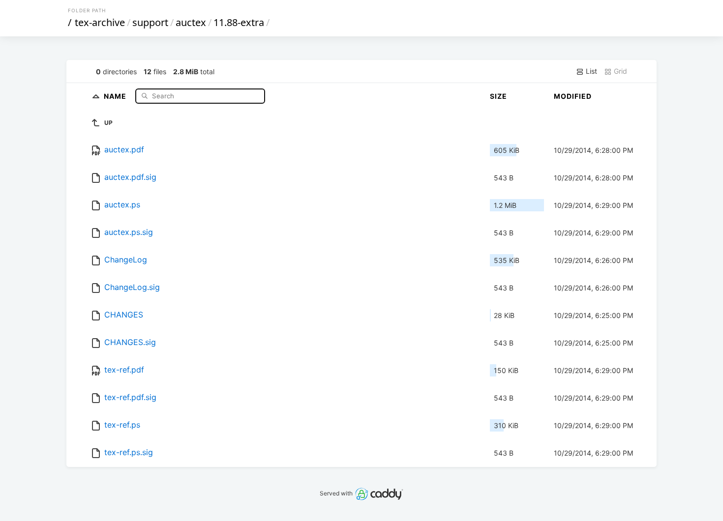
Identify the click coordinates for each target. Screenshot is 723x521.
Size (498, 96)
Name (116, 95)
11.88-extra (238, 22)
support (150, 22)
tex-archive (100, 22)
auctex (191, 22)
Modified (573, 96)
